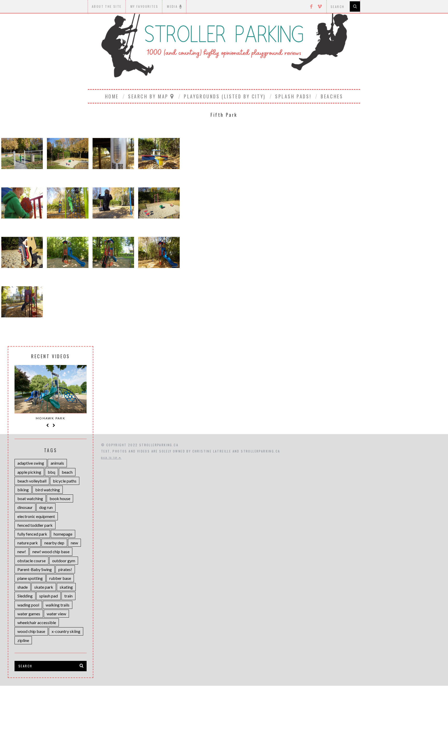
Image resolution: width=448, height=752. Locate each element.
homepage (63, 533)
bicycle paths (64, 480)
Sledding (25, 595)
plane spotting (30, 578)
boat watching (30, 498)
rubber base (60, 578)
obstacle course (31, 560)
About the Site (107, 6)
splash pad (48, 595)
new (74, 542)
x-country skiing (66, 631)
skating (66, 587)
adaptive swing (30, 463)
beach (67, 472)
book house (60, 498)
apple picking (29, 472)
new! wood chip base (50, 551)
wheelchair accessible (36, 622)
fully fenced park (32, 533)
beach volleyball (31, 480)
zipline (23, 640)
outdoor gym (63, 560)
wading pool (28, 604)
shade (22, 587)
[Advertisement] (224, 714)
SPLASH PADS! (293, 96)
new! (21, 551)
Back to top (110, 457)
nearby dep (54, 542)
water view (56, 613)
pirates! (65, 569)
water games (28, 613)
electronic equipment (36, 516)
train (68, 595)
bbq (51, 472)
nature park (27, 542)
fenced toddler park (35, 525)
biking (23, 489)
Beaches (332, 96)
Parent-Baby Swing (34, 569)
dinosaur (25, 507)
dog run (46, 507)
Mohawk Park (50, 418)
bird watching (47, 489)
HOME (112, 96)
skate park (43, 587)
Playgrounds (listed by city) (225, 96)
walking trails (57, 604)
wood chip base (31, 631)
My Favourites (144, 6)
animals (57, 463)
